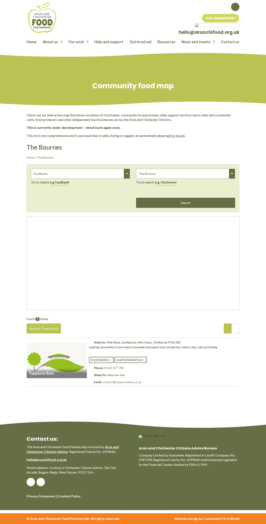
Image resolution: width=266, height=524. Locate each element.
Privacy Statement (41, 496)
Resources (166, 42)
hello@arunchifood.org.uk (47, 459)
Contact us (230, 42)
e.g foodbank (59, 182)
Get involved (140, 42)
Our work (76, 42)
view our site (116, 375)
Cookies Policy (69, 496)
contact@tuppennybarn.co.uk (122, 382)
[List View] (228, 328)
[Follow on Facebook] (235, 7)
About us (50, 42)
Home (32, 42)
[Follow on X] (41, 482)
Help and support (108, 42)
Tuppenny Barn (41, 373)
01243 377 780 (114, 368)
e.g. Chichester (166, 182)
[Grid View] (235, 328)
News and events (196, 42)
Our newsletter (220, 18)
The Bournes (45, 157)
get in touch (176, 136)
